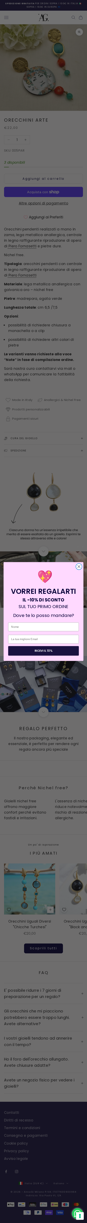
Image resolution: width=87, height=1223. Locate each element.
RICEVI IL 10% (44, 651)
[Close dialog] (79, 566)
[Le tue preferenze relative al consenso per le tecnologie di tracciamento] (80, 1216)
